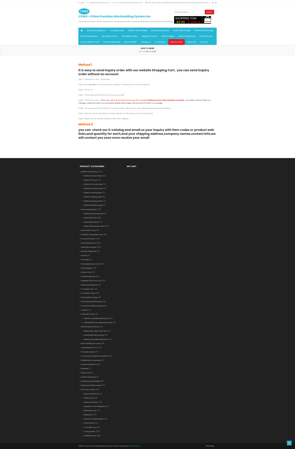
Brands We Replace (96, 30)
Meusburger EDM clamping (94, 335)
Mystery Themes (134, 446)
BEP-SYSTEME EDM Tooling (91, 343)
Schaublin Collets (129, 36)
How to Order (176, 42)
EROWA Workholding (137, 30)
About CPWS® (130, 42)
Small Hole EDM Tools (89, 364)
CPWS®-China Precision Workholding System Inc (114, 16)
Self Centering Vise (88, 36)
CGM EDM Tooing (88, 314)
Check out (191, 42)
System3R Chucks (90, 218)
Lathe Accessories (91, 402)
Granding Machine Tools (91, 264)
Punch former (89, 423)
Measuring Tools (90, 410)
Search (209, 12)
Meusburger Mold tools (90, 327)
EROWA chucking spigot (93, 197)
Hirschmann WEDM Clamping (92, 306)
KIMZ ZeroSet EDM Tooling (91, 385)
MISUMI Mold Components (91, 360)
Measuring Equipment (90, 285)
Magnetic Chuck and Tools (91, 281)
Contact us (146, 42)
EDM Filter (85, 368)
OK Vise (84, 255)
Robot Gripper (167, 36)
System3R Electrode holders (94, 226)
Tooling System (89, 431)
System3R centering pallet (93, 214)
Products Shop (117, 30)
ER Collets (85, 260)
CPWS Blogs (209, 446)
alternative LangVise (89, 247)
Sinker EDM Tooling (181, 30)
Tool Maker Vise (87, 289)
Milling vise (88, 415)
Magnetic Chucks (149, 36)
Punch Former (206, 36)
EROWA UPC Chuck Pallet (93, 184)
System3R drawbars (91, 222)
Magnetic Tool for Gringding (94, 406)
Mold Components (187, 36)
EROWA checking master (93, 201)
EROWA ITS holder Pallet (93, 176)
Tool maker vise (90, 427)
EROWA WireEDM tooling (93, 205)
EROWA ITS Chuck (90, 180)
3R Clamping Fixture (160, 30)
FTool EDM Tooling (88, 293)
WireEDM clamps (90, 436)
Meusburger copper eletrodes (95, 331)
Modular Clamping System (94, 419)
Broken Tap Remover (92, 394)
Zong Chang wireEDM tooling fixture (95, 356)
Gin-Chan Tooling (88, 389)
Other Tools (86, 373)
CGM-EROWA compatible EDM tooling (98, 322)
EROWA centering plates (93, 193)
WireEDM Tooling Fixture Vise (92, 234)
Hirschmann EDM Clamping (92, 301)
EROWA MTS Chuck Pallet (93, 188)
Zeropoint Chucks (110, 36)
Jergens (85, 310)
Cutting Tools (89, 398)
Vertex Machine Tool (89, 42)
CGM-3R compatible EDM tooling (96, 318)
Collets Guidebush (88, 276)
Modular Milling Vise (89, 251)
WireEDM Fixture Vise (203, 30)
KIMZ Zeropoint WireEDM (91, 381)
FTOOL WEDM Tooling (89, 297)
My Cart (204, 42)
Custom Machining (111, 42)
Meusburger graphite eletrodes (96, 339)
